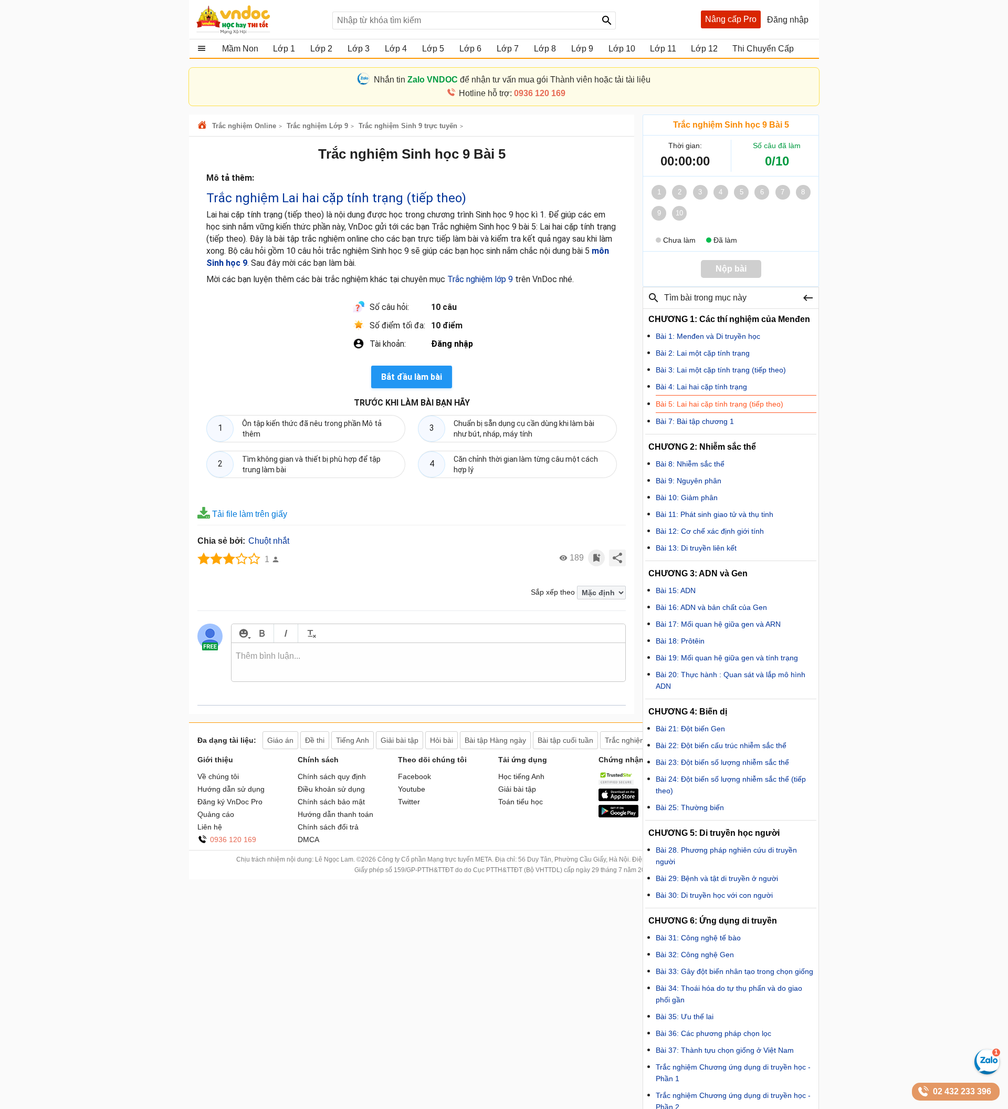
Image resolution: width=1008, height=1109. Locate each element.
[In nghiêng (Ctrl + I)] (286, 633)
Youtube (411, 789)
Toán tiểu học (520, 801)
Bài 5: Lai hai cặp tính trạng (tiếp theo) (719, 404)
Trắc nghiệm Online (244, 126)
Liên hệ (209, 827)
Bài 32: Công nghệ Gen (695, 954)
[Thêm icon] (243, 633)
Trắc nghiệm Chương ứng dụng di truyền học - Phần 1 (733, 1073)
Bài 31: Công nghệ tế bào (698, 938)
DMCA (308, 839)
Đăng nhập (452, 344)
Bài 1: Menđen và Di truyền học (708, 336)
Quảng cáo (215, 814)
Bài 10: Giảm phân (687, 497)
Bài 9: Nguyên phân (688, 480)
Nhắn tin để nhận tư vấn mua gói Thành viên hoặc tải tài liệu (512, 79)
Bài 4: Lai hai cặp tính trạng (701, 386)
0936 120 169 (233, 839)
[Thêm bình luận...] (428, 662)
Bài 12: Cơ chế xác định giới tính (710, 531)
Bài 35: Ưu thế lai (684, 1016)
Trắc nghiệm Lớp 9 (317, 126)
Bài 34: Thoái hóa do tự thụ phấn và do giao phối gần (729, 994)
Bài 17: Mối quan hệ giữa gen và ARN (718, 624)
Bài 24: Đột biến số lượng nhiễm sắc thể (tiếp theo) (731, 785)
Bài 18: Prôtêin (680, 641)
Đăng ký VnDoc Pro (229, 801)
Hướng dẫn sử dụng (231, 789)
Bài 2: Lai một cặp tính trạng (703, 353)
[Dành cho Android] (618, 815)
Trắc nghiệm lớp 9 (480, 279)
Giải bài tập (517, 789)
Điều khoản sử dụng (331, 789)
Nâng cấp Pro (731, 19)
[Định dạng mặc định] (310, 633)
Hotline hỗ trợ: (512, 93)
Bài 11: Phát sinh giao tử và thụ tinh (714, 514)
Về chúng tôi (218, 776)
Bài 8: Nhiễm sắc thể (690, 464)
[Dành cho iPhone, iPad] (618, 798)
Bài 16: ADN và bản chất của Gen (711, 607)
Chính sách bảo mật (331, 801)
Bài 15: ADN (676, 590)
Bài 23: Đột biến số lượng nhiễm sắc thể (722, 762)
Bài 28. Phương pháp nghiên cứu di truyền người (726, 856)
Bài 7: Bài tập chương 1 (695, 421)
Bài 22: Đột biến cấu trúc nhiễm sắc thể (721, 745)
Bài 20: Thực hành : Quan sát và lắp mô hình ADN (730, 680)
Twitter (409, 801)
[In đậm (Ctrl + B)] (262, 633)
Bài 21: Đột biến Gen (690, 728)
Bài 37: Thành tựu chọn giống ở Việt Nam (725, 1050)
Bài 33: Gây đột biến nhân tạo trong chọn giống (734, 971)
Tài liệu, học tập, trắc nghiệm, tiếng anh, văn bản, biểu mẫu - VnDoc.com (258, 19)
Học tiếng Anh (521, 776)
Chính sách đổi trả (328, 827)
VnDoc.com (203, 125)
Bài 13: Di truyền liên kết (696, 548)
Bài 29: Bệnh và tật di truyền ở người (717, 878)
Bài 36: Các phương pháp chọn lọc (713, 1033)
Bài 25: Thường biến (690, 807)
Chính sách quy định (332, 776)
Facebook (414, 776)
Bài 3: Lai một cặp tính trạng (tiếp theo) (721, 370)
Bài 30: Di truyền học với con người (714, 895)
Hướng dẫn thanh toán (335, 814)
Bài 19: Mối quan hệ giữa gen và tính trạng (727, 658)
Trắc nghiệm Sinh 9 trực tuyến (408, 126)
